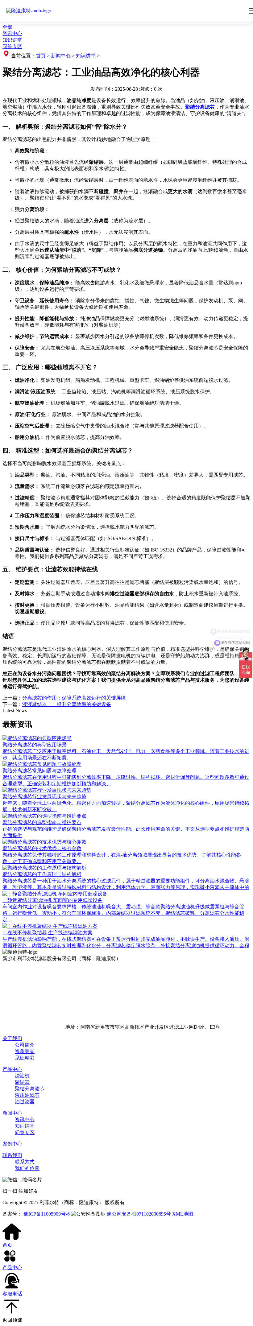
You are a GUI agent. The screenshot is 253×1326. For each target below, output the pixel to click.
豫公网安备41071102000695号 (139, 1214)
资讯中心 (12, 33)
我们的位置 (27, 1168)
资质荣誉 (25, 1051)
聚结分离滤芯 (29, 1088)
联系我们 (12, 1155)
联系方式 (25, 1161)
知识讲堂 (12, 40)
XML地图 (182, 1214)
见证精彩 (25, 1057)
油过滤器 (25, 1101)
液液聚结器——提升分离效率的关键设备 (66, 704)
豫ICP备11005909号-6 (46, 1214)
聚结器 (22, 1082)
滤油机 (22, 1075)
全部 (7, 27)
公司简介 (25, 1044)
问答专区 (12, 46)
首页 (41, 55)
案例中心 (12, 1143)
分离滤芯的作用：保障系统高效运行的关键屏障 (74, 697)
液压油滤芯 (27, 1095)
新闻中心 (61, 55)
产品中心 (12, 1069)
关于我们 (12, 1038)
